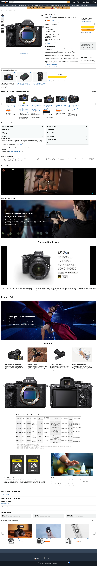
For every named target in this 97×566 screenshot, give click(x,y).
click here (34, 147)
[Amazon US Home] (36, 558)
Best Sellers (27, 5)
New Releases (35, 5)
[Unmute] (94, 194)
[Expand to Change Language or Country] (52, 558)
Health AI (7, 5)
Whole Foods (47, 5)
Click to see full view (24, 53)
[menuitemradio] (92, 194)
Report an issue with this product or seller (55, 66)
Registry (77, 5)
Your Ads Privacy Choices (63, 562)
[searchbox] (40, 2)
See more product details (51, 64)
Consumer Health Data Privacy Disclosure (49, 562)
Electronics (3, 10)
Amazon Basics (21, 5)
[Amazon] (4, 2)
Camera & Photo (9, 10)
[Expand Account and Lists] (84, 2)
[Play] (2, 194)
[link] (24, 76)
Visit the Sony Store (49, 16)
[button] (3, 5)
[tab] (44, 337)
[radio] (2, 15)
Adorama (89, 32)
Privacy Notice (38, 562)
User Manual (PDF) (5, 494)
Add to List (83, 53)
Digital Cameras (16, 10)
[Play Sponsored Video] (48, 531)
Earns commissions (17, 169)
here (21, 144)
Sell (69, 5)
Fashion (73, 5)
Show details (53, 82)
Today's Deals (54, 5)
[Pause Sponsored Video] (30, 536)
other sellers (60, 25)
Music (82, 5)
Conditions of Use (32, 562)
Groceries (41, 5)
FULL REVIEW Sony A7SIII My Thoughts (14, 171)
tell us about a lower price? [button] (15, 151)
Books (59, 5)
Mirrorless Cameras (23, 10)
